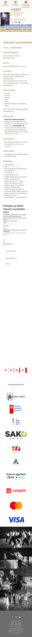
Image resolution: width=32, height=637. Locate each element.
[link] (16, 10)
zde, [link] (15, 197)
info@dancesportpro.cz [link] (17, 625)
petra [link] (15, 166)
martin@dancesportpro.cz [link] (18, 631)
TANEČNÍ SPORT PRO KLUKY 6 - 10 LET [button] (16, 29)
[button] (16, 17)
